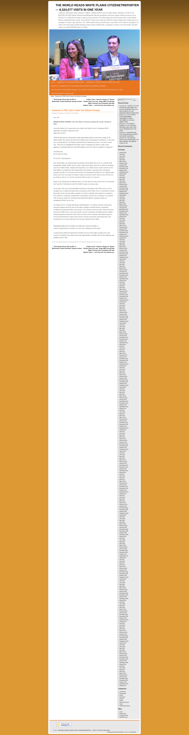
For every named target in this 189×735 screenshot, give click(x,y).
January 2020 (123, 293)
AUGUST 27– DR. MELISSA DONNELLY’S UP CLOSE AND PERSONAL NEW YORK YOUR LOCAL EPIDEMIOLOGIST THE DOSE (127, 127)
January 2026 (123, 165)
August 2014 (122, 408)
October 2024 (123, 191)
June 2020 (122, 284)
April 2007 (122, 565)
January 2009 (123, 527)
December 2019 (123, 294)
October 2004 (123, 618)
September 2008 (123, 534)
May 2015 (122, 392)
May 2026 (122, 158)
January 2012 (123, 463)
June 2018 (122, 326)
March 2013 (122, 438)
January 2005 (123, 612)
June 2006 (122, 582)
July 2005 (122, 602)
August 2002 (122, 664)
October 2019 (123, 298)
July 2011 (122, 474)
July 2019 (122, 303)
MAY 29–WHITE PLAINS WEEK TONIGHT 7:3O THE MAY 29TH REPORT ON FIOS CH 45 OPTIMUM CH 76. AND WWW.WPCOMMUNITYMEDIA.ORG (87, 91)
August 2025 (122, 174)
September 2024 (123, 193)
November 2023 (123, 211)
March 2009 (122, 524)
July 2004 (122, 623)
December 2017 (123, 337)
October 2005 (123, 596)
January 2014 (123, 421)
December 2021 (123, 252)
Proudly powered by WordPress (115, 732)
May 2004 (122, 627)
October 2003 (123, 639)
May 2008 (122, 541)
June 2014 (122, 412)
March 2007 (122, 566)
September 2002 (123, 662)
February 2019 (123, 312)
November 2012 (123, 445)
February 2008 (123, 547)
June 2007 (122, 561)
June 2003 (122, 646)
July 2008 (122, 538)
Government (122, 693)
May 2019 (122, 307)
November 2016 (123, 360)
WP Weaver (133, 732)
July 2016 (122, 367)
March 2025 (122, 183)
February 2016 (123, 376)
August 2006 (122, 579)
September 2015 (123, 385)
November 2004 (123, 616)
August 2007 (122, 557)
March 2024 (122, 204)
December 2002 (123, 657)
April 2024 (122, 202)
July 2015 (122, 389)
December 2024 (123, 188)
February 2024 (123, 206)
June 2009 (122, 518)
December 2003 (123, 636)
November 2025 (123, 168)
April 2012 (122, 458)
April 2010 (122, 501)
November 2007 (123, 552)
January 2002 (123, 676)
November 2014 (123, 403)
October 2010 (123, 490)
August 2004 (122, 621)
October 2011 (123, 469)
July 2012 (122, 453)
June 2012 (122, 454)
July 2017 (122, 346)
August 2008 (122, 536)
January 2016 (123, 378)
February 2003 (123, 653)
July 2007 (122, 559)
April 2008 (122, 543)
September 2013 (123, 428)
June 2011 (122, 476)
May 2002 (122, 669)
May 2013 (122, 435)
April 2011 (122, 479)
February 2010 (123, 504)
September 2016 (123, 364)
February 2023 (123, 227)
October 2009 (123, 511)
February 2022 (123, 248)
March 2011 (122, 481)
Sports (121, 700)
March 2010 (122, 502)
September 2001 (123, 684)
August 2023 (122, 216)
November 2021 (123, 254)
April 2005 (122, 607)
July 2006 (122, 581)
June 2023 (122, 220)
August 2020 (122, 280)
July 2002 (122, 666)
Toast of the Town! (124, 702)
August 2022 (122, 238)
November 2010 (123, 488)
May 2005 (122, 605)
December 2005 (123, 593)
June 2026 (122, 156)
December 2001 (123, 678)
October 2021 (123, 255)
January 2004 (123, 634)
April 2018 (122, 330)
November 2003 (123, 637)
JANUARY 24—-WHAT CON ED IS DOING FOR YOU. (103, 82)
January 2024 (123, 207)
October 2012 (123, 447)
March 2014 (122, 417)
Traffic (121, 704)
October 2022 (123, 234)
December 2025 (123, 167)
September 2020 (123, 278)
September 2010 (123, 492)
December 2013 (123, 422)
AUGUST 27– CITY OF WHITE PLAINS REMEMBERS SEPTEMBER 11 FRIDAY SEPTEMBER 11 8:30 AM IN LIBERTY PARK (127, 118)
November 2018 (123, 318)
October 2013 (123, 426)
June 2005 (122, 604)
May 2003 (122, 648)
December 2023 (123, 209)
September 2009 (123, 513)
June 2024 (122, 198)
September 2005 (123, 598)
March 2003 (122, 652)
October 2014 (123, 405)
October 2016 (123, 362)
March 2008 (122, 545)
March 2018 (122, 332)
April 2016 (122, 373)
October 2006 (123, 575)
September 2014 (123, 406)
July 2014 (122, 410)
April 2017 (122, 351)
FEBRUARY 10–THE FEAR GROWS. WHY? (70, 82)
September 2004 (123, 620)
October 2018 (123, 319)
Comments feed (123, 715)
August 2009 (122, 515)
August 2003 (122, 643)
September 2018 (123, 321)
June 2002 (122, 668)
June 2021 (122, 262)
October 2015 (123, 383)
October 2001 (123, 682)
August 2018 (122, 323)
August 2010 (122, 493)
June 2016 (122, 369)
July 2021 (122, 261)
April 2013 (122, 437)
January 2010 (123, 506)
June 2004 (122, 625)
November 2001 (123, 680)
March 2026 (122, 161)
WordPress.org (123, 717)
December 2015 (123, 380)
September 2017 (123, 342)
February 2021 (123, 270)
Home (53, 82)
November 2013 (123, 424)
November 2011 (123, 467)
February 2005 (123, 611)
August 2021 (122, 259)
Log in (121, 711)
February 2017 (123, 355)
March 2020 (122, 289)
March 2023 (122, 225)
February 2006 (123, 589)
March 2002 (122, 673)
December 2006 (123, 572)
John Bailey (74, 113)
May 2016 (122, 371)
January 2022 (123, 250)
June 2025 (122, 177)
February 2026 (123, 163)
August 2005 (122, 600)
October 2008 (123, 533)
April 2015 (122, 394)
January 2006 (123, 591)
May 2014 (122, 413)
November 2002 (123, 659)
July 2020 (122, 282)
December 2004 (123, 614)
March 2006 (122, 588)
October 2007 (123, 554)
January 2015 (123, 399)
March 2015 (122, 396)
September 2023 (123, 214)
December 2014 (123, 401)
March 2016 (122, 374)
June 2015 (122, 390)
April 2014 (122, 415)
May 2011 (122, 477)
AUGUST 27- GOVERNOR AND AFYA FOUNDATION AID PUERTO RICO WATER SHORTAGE (128, 134)
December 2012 (123, 444)
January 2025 (123, 186)
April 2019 (122, 309)
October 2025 (123, 170)
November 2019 (123, 296)
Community (122, 691)
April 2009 (122, 522)
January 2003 (123, 655)
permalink (99, 242)
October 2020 (123, 277)
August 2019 (122, 302)
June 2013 (122, 433)
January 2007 (123, 570)
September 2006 (123, 577)
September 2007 (123, 556)
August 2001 (122, 685)
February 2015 (123, 397)
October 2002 (123, 660)
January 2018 (123, 335)
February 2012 (123, 461)
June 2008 (122, 540)
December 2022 (123, 230)
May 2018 (122, 328)
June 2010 (122, 497)
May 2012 (122, 456)
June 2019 (122, 305)
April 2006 (122, 586)
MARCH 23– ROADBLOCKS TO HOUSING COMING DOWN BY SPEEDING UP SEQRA (78, 86)
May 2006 (122, 584)
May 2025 (122, 179)
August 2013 (122, 429)
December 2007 (123, 550)
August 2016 (122, 366)
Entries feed (122, 713)
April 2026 (122, 159)
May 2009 (122, 520)
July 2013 (122, 431)
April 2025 (122, 181)
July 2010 (122, 495)
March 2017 (122, 353)
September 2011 (123, 470)
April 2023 (122, 223)
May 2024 (122, 200)
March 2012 (122, 460)
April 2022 (122, 245)
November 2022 (123, 232)
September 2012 (123, 449)
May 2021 (122, 264)
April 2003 (122, 650)
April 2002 (122, 671)
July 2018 (122, 325)
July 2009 (122, 517)
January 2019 (123, 314)
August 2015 (122, 387)
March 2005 (122, 609)
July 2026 (122, 154)
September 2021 (123, 257)
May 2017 (122, 350)
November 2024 (123, 190)
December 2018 (123, 316)
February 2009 (123, 525)
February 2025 (123, 184)
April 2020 (122, 287)
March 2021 (122, 268)
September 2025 (123, 172)
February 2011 (123, 483)
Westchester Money (124, 706)
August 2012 (122, 451)
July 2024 (122, 197)
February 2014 (123, 419)
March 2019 (122, 310)
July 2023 (122, 218)
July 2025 (122, 175)
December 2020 (123, 273)
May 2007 (122, 563)
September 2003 (123, 641)
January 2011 (123, 485)
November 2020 (123, 275)
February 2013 (123, 440)
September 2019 (123, 300)
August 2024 (122, 195)
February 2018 (123, 334)
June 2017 (122, 348)
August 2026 (122, 152)
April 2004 (122, 628)
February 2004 (123, 632)
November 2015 (123, 382)
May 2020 (122, 286)
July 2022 (122, 239)
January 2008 (123, 549)
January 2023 (123, 229)
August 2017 (122, 344)
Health (121, 695)
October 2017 (123, 341)
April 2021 (122, 266)
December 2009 (123, 508)
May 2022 (122, 243)
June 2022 (122, 241)
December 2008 (123, 529)
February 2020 (123, 291)
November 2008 (123, 531)
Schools (121, 698)
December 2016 (123, 358)
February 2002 (123, 675)
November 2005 (123, 595)
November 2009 (123, 509)
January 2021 (123, 271)
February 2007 (123, 568)
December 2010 (123, 486)
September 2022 (123, 236)
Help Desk (122, 697)
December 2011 (123, 465)
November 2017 (123, 339)
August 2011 (122, 472)
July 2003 (122, 644)
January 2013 (123, 442)
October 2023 (123, 213)
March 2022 (122, 246)
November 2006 (123, 573)
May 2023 (122, 222)
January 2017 (123, 357)
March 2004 (122, 630)
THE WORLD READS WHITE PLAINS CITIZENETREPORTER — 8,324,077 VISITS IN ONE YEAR (84, 730)
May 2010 (122, 499)
